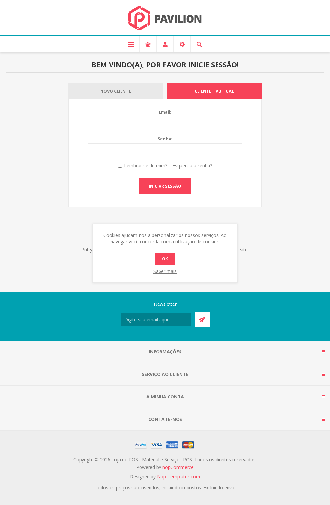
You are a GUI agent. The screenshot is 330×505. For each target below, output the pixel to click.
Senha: (165, 139)
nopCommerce (178, 467)
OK (165, 259)
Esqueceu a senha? (192, 166)
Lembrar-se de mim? (145, 166)
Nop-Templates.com (178, 476)
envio (230, 487)
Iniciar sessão (165, 186)
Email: (165, 112)
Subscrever (202, 319)
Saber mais (165, 271)
